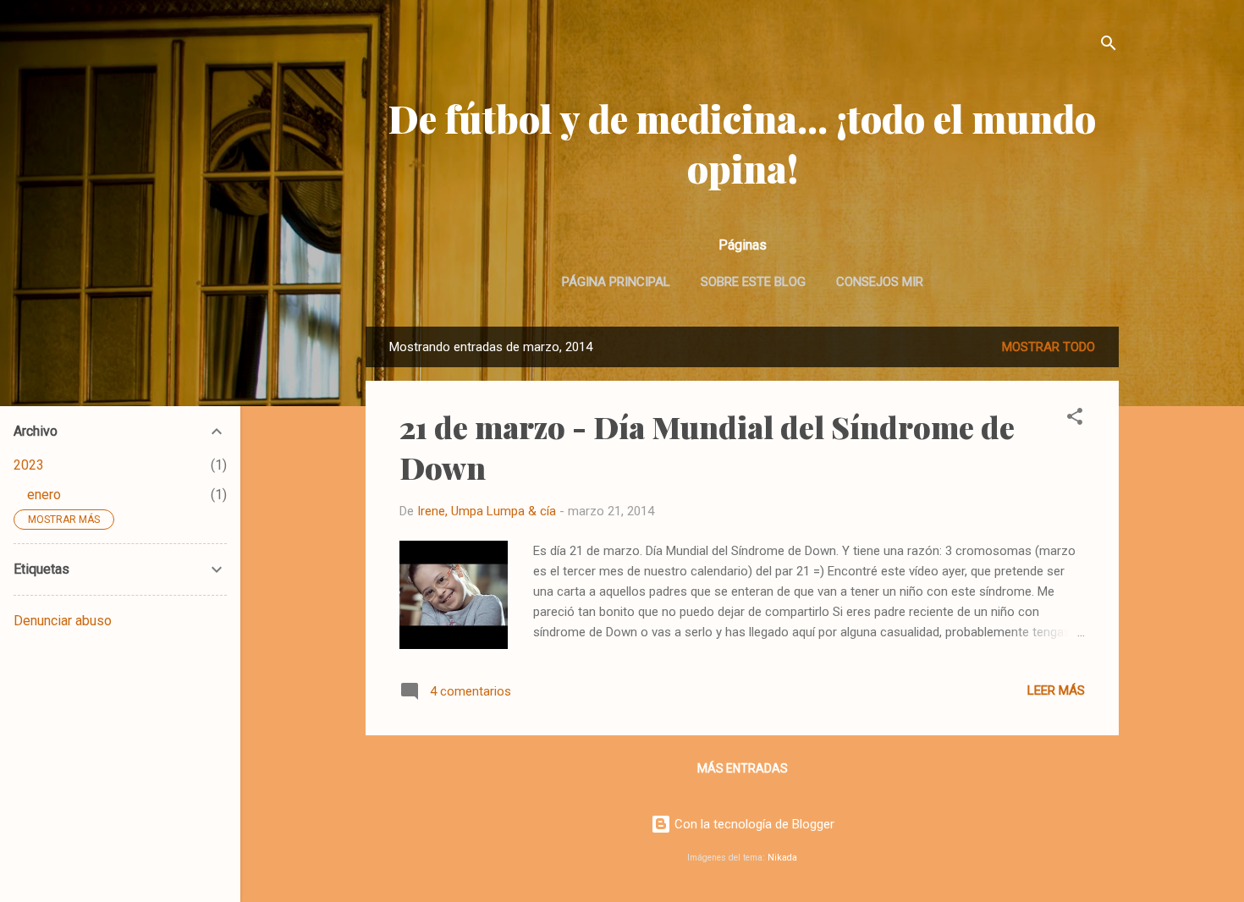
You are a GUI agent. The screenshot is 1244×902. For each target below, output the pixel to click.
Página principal (616, 281)
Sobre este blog (753, 281)
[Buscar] (1108, 46)
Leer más (1056, 690)
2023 (29, 465)
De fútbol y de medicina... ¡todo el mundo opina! (742, 143)
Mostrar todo (1048, 347)
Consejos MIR (879, 281)
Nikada (782, 857)
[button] (1075, 419)
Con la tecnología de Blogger (752, 824)
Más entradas (742, 768)
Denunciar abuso (63, 621)
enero (44, 495)
